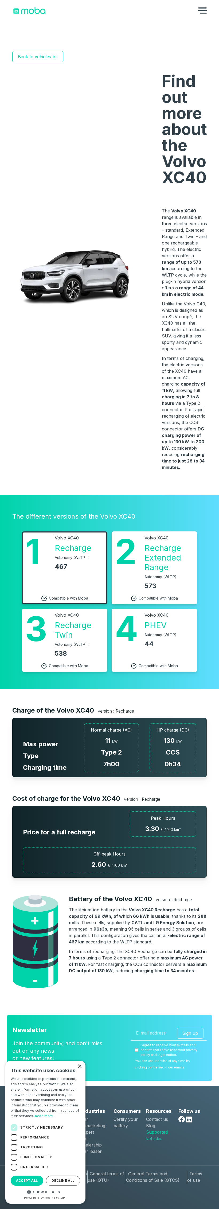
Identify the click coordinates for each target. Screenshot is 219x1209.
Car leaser (91, 1151)
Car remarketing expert (93, 1126)
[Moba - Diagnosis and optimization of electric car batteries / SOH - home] (29, 10)
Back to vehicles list (38, 56)
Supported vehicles (157, 1135)
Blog (150, 1125)
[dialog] (45, 1132)
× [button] (79, 1066)
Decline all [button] (63, 1181)
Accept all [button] (27, 1181)
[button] (45, 1192)
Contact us (157, 1119)
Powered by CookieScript (45, 1198)
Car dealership (91, 1142)
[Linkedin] (189, 1119)
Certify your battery (126, 1122)
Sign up (190, 1033)
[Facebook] (181, 1119)
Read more (44, 1116)
